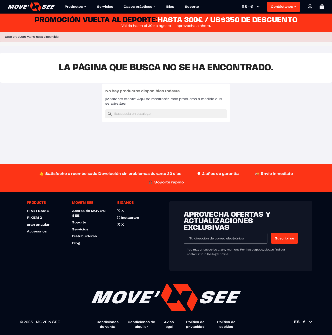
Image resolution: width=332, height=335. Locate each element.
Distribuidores (84, 236)
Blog (170, 6)
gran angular (38, 224)
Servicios (105, 6)
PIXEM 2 (34, 217)
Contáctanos (282, 6)
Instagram (129, 217)
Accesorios (37, 231)
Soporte (192, 6)
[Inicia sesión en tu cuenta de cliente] (310, 7)
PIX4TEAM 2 (38, 211)
